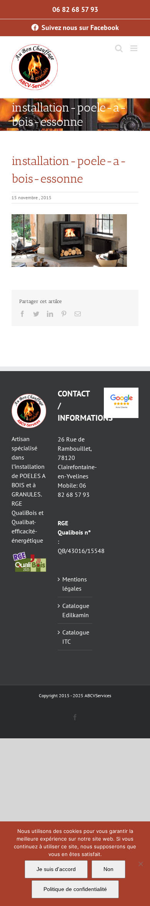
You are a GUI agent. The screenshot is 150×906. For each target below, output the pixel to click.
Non (108, 869)
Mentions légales (74, 583)
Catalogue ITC (75, 636)
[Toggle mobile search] (119, 48)
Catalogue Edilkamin (75, 610)
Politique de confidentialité (75, 889)
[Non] (140, 864)
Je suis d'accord (56, 869)
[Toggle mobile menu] (134, 48)
